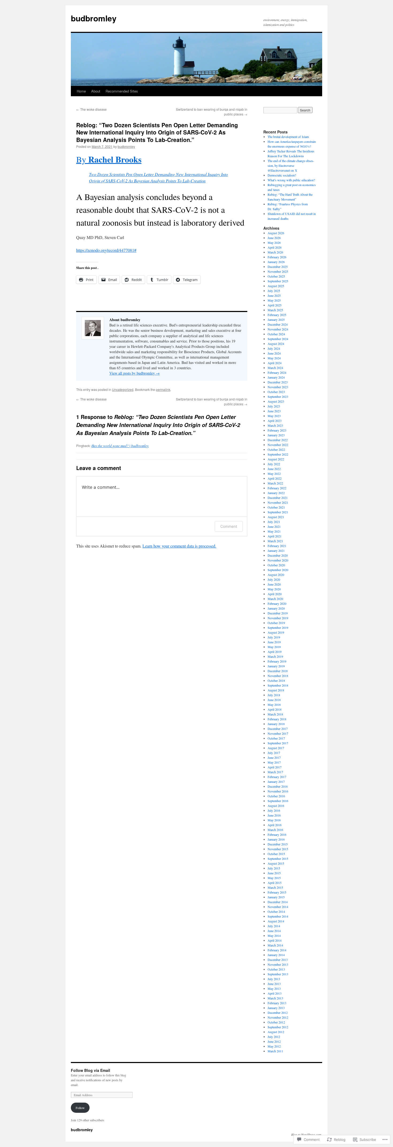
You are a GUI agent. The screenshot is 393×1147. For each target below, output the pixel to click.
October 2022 (276, 449)
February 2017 (277, 777)
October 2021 (276, 507)
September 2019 (278, 627)
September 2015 (278, 858)
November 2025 (278, 271)
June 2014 (274, 931)
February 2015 (277, 892)
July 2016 (274, 810)
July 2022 (274, 464)
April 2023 (275, 420)
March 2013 (275, 998)
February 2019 (277, 661)
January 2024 (276, 377)
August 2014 (276, 921)
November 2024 (278, 329)
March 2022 (275, 483)
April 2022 (275, 478)
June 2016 (274, 815)
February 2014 (277, 950)
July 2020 (274, 579)
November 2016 (278, 791)
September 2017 (278, 743)
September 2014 (278, 916)
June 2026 (274, 238)
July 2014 (274, 926)
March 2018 (275, 714)
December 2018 (278, 671)
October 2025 (276, 276)
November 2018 (278, 675)
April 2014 (275, 940)
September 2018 (278, 685)
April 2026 (275, 247)
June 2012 (274, 1041)
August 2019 (276, 632)
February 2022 (277, 488)
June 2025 (274, 295)
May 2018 (274, 704)
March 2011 (275, 1051)
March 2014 (275, 945)
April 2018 (275, 709)
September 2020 (278, 570)
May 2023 (274, 416)
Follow (80, 1108)
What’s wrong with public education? (291, 180)
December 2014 (278, 902)
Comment (228, 526)
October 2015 (276, 854)
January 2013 (276, 1008)
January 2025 (276, 319)
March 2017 (275, 772)
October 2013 (276, 969)
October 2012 (276, 1022)
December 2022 (278, 440)
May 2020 (274, 589)
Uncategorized (122, 389)
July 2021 (274, 521)
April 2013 (275, 993)
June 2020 (274, 584)
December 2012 (278, 1012)
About (95, 91)
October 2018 (276, 680)
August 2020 (276, 574)
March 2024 (275, 367)
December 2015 (278, 844)
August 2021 (276, 517)
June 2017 (274, 757)
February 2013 (277, 1003)
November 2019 (278, 618)
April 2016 (275, 825)
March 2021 (275, 541)
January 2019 (276, 666)
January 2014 (276, 955)
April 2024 (275, 363)
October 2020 (276, 565)
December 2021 (278, 497)
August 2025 (276, 286)
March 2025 (275, 310)
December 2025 (278, 266)
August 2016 (276, 805)
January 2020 (276, 608)
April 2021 (275, 536)
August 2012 (276, 1032)
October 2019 (276, 623)
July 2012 (274, 1036)
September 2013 (278, 974)
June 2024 (274, 353)
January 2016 (276, 839)
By (108, 159)
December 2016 (278, 786)
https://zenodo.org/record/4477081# (106, 250)
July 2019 (274, 637)
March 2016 (275, 829)
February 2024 (277, 372)
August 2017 (276, 748)
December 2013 (278, 959)
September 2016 (278, 801)
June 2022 (274, 469)
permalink (163, 389)
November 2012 (278, 1017)
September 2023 (278, 396)
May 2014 (274, 935)
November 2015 (278, 849)
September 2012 (278, 1027)
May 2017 (274, 762)
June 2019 (274, 642)
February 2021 (277, 546)
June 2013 (274, 984)
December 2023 (278, 382)
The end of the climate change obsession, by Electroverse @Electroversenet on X (291, 165)
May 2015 (274, 878)
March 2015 (275, 887)
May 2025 (274, 300)
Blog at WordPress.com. (306, 1134)
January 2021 (276, 550)
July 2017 (274, 752)
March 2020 (275, 598)
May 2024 (274, 358)
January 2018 (276, 724)
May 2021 (274, 531)
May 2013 (274, 988)
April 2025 (275, 305)
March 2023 (275, 425)
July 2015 (274, 868)
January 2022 (276, 493)
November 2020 (278, 560)
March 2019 (275, 656)
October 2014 (276, 911)
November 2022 (278, 444)
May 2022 (274, 473)
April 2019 (275, 651)
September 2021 (278, 512)
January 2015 (276, 897)
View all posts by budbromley (134, 373)
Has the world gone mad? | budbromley (120, 445)
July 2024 (274, 348)
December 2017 (278, 728)
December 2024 (278, 324)
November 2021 (278, 502)
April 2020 (275, 594)
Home (81, 91)
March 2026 (275, 252)
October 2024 (276, 334)
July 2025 (274, 290)
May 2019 (274, 647)
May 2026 (274, 242)
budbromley (94, 18)
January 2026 (276, 262)
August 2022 (276, 459)
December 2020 (278, 555)
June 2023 (274, 411)
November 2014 (278, 906)
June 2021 (274, 526)
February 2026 (277, 257)
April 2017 (275, 767)
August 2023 (276, 401)
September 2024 (278, 339)
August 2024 (276, 343)
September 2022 (278, 454)
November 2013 (278, 964)
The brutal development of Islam (288, 136)
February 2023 (277, 430)
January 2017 (276, 781)
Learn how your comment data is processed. (179, 546)
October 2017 (276, 738)
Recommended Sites (122, 91)
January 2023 (276, 435)
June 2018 (274, 700)
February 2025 (277, 315)
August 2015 (276, 863)
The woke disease (91, 109)
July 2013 (274, 979)
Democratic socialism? (282, 175)
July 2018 (274, 695)
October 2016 (276, 796)
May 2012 (274, 1046)
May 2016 (274, 820)
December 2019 (278, 613)
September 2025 (278, 281)
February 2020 (277, 603)
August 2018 (276, 690)
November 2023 (278, 387)
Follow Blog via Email (90, 1070)
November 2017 (278, 733)
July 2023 (274, 406)
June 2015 (274, 873)
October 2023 (276, 392)
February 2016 (277, 834)
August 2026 (276, 233)
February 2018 (277, 719)
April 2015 (275, 882)
